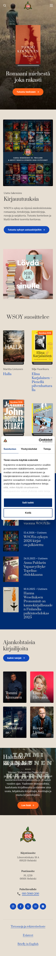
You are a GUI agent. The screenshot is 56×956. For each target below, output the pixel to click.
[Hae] (5, 5)
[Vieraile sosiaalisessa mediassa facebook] (20, 906)
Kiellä (28, 512)
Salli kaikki (28, 502)
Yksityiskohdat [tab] (29, 449)
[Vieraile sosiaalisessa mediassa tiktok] (43, 906)
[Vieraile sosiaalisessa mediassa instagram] (13, 906)
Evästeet (28, 935)
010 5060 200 (30, 894)
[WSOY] (28, 5)
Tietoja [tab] (47, 449)
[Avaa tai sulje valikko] (51, 5)
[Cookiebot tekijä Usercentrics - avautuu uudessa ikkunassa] (39, 440)
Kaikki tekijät (14, 657)
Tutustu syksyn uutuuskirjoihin (25, 229)
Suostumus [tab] (10, 449)
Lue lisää (26, 805)
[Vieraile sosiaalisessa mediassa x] (28, 906)
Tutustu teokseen (26, 91)
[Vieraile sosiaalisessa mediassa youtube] (35, 906)
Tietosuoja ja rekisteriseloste (28, 926)
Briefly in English (28, 944)
